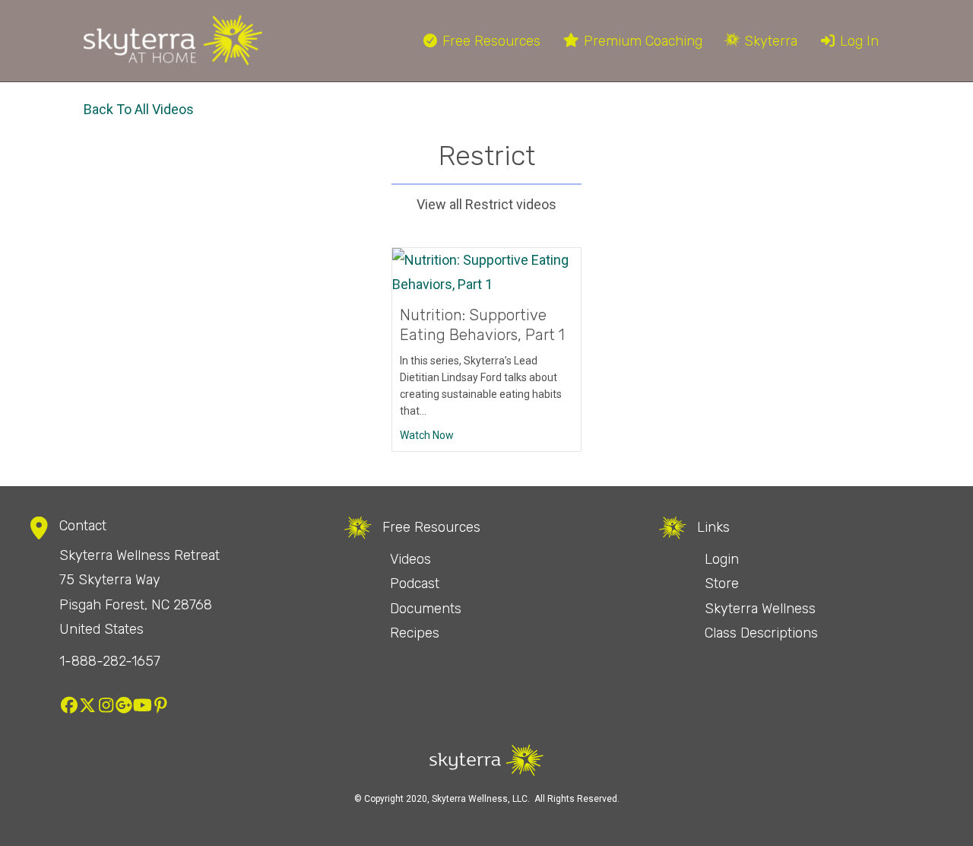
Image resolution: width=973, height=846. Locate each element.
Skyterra (768, 41)
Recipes (414, 633)
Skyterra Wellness (760, 608)
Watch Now (427, 434)
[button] (69, 705)
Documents (425, 608)
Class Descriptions (761, 633)
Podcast (414, 583)
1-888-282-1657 (109, 661)
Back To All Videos (139, 109)
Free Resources (489, 41)
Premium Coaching (641, 41)
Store (722, 583)
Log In (857, 41)
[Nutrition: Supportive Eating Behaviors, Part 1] (486, 271)
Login (722, 559)
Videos (410, 559)
